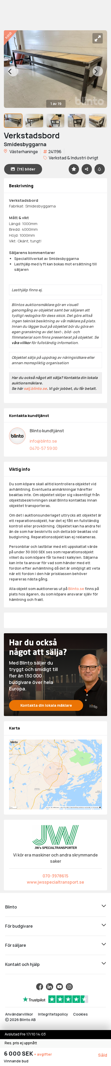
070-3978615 (55, 876)
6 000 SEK (19, 1053)
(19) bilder (26, 169)
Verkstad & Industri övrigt (73, 158)
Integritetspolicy (53, 1014)
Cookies (80, 1014)
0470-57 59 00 (43, 448)
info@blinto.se (43, 441)
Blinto (11, 907)
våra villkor (21, 342)
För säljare (15, 945)
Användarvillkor (19, 1014)
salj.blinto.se (35, 388)
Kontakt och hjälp (22, 964)
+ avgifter (43, 1054)
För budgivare (19, 926)
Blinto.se (76, 588)
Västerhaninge (23, 151)
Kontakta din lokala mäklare (46, 705)
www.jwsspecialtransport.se (55, 882)
